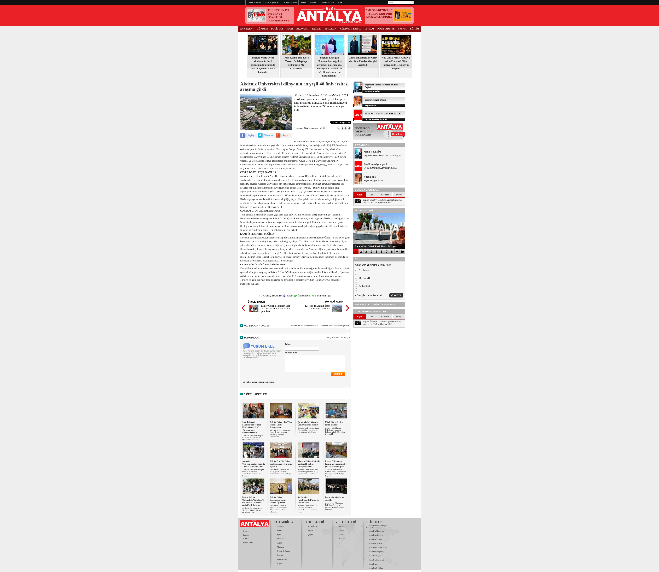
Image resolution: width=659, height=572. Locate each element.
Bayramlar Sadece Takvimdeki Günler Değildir (383, 155)
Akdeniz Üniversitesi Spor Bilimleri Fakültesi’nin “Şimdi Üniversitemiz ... (252, 438)
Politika (280, 530)
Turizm (280, 555)
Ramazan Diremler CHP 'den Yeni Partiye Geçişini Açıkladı (363, 61)
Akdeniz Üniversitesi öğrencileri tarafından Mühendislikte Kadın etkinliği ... (278, 509)
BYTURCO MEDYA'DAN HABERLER (383, 114)
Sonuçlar (361, 295)
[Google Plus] (283, 137)
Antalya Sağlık (375, 556)
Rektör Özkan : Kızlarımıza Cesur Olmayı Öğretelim (278, 500)
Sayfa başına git (323, 295)
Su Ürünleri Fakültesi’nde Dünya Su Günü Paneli (308, 500)
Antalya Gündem (376, 535)
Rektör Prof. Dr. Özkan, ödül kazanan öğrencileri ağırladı (281, 464)
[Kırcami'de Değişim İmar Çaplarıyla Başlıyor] (337, 312)
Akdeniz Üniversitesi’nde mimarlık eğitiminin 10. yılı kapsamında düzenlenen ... (309, 472)
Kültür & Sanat (283, 551)
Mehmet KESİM (372, 151)
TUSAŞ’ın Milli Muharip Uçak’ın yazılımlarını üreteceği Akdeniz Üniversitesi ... (280, 433)
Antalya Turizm (375, 543)
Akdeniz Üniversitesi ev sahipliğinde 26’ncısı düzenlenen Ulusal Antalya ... (280, 473)
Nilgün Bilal (370, 177)
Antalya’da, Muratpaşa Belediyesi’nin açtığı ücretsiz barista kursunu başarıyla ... (334, 506)
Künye (245, 531)
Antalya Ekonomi (376, 560)
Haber (341, 526)
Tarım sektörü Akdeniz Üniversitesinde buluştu (308, 423)
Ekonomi (280, 539)
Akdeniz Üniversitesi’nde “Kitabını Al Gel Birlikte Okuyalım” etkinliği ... (252, 510)
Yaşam (279, 563)
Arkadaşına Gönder (272, 295)
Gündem (280, 526)
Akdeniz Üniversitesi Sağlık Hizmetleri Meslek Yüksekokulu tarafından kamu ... (253, 473)
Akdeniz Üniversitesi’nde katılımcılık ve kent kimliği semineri (309, 464)
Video (340, 535)
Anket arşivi (376, 295)
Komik (341, 530)
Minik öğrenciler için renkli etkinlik (334, 423)
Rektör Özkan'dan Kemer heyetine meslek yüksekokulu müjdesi (335, 464)
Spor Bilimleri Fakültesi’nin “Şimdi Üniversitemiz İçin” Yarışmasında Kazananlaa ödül (251, 427)
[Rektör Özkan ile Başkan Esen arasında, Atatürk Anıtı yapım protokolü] (254, 312)
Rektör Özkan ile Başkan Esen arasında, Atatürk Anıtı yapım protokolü (275, 309)
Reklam (246, 539)
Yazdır (289, 295)
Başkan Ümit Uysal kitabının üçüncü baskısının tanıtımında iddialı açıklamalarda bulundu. (263, 64)
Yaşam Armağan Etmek (375, 100)
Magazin (280, 547)
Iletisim (246, 535)
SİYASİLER (312, 526)
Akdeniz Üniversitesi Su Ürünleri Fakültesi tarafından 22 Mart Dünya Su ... (308, 509)
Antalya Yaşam (375, 539)
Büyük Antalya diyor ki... (377, 164)
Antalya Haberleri (376, 531)
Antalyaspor (374, 564)
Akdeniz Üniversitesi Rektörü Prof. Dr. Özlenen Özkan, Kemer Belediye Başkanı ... (335, 473)
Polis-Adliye (282, 559)
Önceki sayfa (303, 295)
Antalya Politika (376, 568)
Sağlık (279, 543)
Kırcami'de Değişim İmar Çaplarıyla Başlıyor (317, 307)
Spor (279, 535)
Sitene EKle (248, 542)
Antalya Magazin (376, 552)
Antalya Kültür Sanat (378, 547)
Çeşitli (310, 535)
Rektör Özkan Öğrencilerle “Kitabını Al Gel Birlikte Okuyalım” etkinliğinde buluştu (253, 501)
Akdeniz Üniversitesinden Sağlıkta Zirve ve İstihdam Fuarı (253, 464)
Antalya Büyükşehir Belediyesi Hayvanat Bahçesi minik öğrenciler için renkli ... (335, 431)
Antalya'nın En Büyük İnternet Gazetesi (377, 526)
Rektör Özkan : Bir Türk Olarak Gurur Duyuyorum (281, 425)
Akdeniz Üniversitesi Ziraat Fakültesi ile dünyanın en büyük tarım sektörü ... (308, 430)
